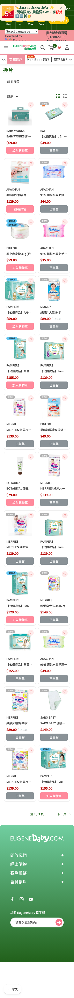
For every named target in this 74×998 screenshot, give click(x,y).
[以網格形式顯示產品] (58, 96)
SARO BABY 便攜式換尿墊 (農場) (54, 723)
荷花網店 (15, 59)
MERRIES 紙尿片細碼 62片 (20, 782)
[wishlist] (59, 47)
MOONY (45, 307)
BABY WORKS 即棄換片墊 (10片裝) (20, 136)
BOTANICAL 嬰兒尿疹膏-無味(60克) (20, 488)
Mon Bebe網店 (38, 59)
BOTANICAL (14, 483)
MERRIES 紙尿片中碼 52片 (54, 488)
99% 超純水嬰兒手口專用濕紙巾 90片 (54, 254)
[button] (66, 35)
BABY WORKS (15, 131)
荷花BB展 (61, 59)
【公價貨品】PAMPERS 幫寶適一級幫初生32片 (20, 312)
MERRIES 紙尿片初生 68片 (20, 430)
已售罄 (54, 150)
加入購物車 (20, 150)
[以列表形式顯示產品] (65, 96)
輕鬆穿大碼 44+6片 (52, 606)
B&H (43, 131)
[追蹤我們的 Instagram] (22, 899)
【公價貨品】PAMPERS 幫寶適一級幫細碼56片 (20, 606)
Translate (19, 40)
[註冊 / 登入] (67, 47)
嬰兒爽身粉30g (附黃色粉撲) (20, 254)
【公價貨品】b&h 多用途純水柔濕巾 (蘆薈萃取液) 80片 (54, 136)
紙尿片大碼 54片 (51, 312)
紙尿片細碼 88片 (17, 723)
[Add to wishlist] (31, 105)
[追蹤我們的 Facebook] (12, 899)
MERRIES (12, 424)
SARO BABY (48, 717)
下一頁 (61, 814)
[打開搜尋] (42, 47)
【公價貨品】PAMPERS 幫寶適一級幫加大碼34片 (54, 782)
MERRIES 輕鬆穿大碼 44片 (20, 547)
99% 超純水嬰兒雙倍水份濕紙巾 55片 (54, 195)
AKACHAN (13, 189)
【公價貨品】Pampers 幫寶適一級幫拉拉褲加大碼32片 (54, 547)
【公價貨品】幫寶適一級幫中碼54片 (20, 371)
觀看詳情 (20, 209)
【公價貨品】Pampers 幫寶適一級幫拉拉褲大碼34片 (54, 371)
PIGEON (11, 248)
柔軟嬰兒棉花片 (16, 195)
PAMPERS (13, 307)
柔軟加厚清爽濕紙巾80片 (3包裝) (54, 430)
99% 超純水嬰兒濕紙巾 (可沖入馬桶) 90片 (54, 664)
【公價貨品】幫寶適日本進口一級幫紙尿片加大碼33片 (20, 664)
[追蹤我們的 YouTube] (31, 899)
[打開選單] (6, 47)
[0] (51, 47)
